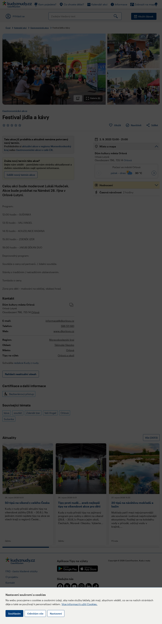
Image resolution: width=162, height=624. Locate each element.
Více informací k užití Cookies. (79, 604)
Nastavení (56, 613)
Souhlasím (14, 613)
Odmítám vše (35, 613)
